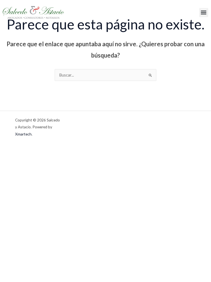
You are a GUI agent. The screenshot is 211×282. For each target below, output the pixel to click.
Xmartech (23, 134)
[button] (203, 12)
